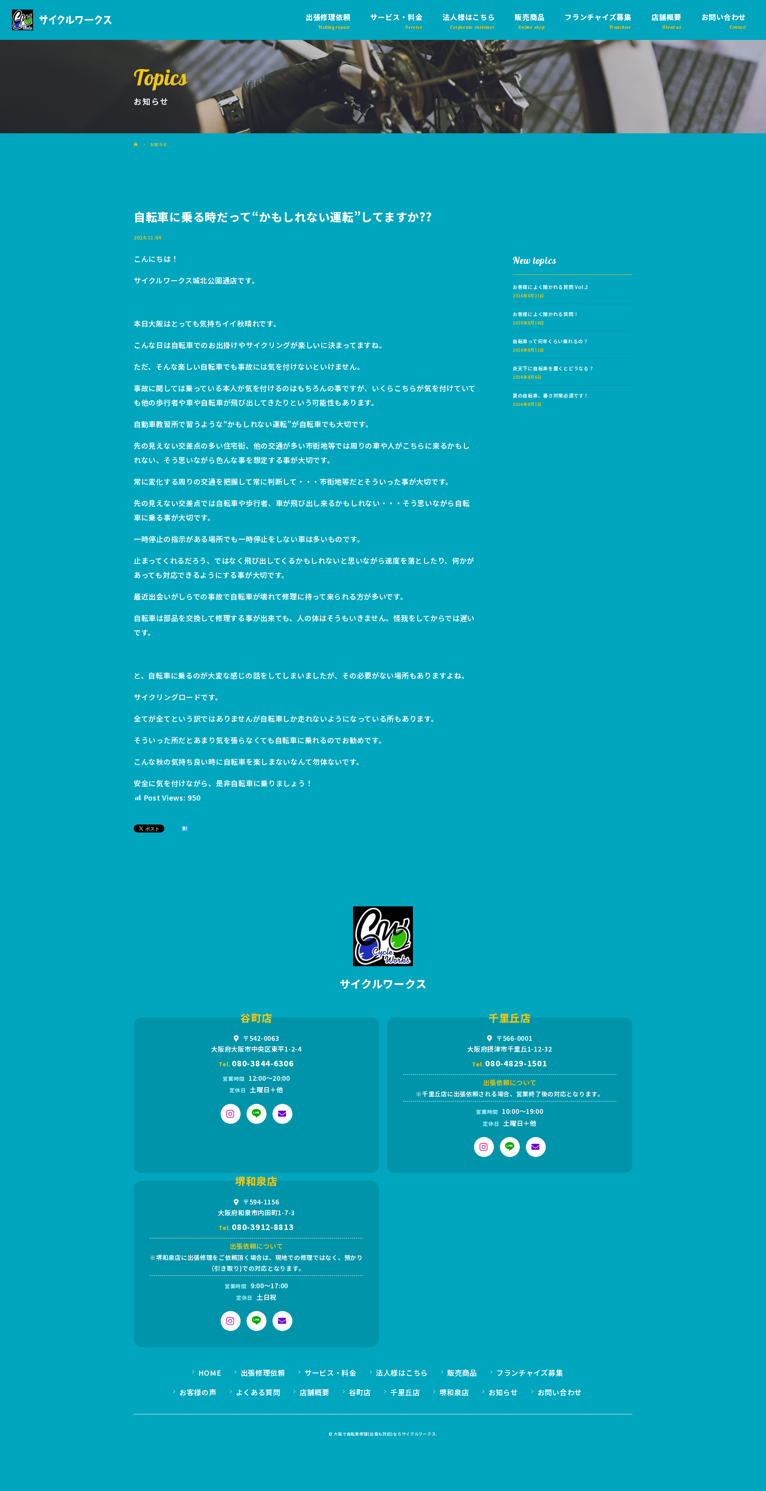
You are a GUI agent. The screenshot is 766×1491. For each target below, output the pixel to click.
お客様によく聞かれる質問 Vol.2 (550, 286)
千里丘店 (405, 1392)
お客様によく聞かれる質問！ (545, 313)
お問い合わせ (723, 17)
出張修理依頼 (328, 17)
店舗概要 (666, 17)
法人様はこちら (468, 17)
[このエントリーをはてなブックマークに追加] (185, 829)
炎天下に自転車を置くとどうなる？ (553, 368)
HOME (209, 1372)
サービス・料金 (396, 17)
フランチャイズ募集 (598, 17)
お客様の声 (198, 1392)
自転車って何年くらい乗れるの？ (550, 341)
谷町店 (360, 1392)
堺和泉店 (454, 1392)
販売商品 (530, 17)
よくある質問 (258, 1392)
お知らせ (503, 1392)
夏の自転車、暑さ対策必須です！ (551, 395)
